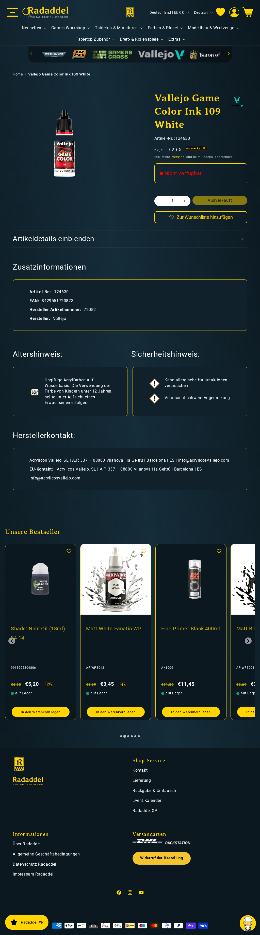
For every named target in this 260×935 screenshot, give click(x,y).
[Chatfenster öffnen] (248, 923)
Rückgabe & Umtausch (154, 790)
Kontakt (140, 770)
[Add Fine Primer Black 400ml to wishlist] (144, 551)
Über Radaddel (27, 844)
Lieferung (142, 780)
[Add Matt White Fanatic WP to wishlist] (68, 551)
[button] (12, 12)
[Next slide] (228, 53)
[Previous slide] (31, 53)
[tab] (121, 736)
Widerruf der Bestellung (161, 858)
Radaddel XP (145, 810)
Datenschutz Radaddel (34, 864)
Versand (178, 157)
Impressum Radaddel (33, 874)
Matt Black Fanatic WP (188, 629)
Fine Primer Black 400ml (115, 629)
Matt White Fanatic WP (39, 629)
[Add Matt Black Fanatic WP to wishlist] (219, 551)
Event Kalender (147, 800)
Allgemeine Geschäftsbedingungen (46, 854)
